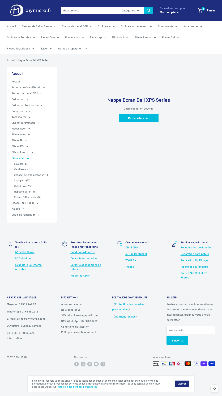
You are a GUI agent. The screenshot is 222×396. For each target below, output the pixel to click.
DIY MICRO (131, 247)
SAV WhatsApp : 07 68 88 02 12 (79, 321)
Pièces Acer (48, 37)
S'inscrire (177, 340)
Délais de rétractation (83, 258)
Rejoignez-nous (70, 309)
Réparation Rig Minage (194, 260)
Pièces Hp (96, 37)
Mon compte (168, 12)
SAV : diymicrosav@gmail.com (79, 315)
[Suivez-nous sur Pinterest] (89, 363)
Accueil (11, 26)
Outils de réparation (70, 48)
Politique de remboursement (78, 332)
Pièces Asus (72, 37)
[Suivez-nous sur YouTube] (96, 363)
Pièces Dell (169, 37)
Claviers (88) (21, 163)
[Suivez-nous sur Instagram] (83, 363)
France (129, 266)
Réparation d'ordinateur (195, 253)
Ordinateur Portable (19, 37)
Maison (44, 48)
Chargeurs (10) (22, 180)
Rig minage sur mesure (194, 266)
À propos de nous (71, 304)
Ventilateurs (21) (23, 169)
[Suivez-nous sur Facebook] (76, 363)
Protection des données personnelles (77, 386)
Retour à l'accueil (138, 118)
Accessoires (190, 26)
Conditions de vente (82, 251)
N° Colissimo (23, 258)
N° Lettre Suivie (25, 251)
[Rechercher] (148, 10)
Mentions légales (125, 316)
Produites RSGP (79, 275)
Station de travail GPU (75, 26)
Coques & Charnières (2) (27, 197)
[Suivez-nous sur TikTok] (102, 363)
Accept (182, 383)
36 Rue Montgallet (136, 253)
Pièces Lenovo (143, 37)
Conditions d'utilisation (75, 326)
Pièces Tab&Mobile (18, 48)
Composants (165, 26)
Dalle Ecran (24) (23, 185)
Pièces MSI (118, 37)
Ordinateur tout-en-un (134, 26)
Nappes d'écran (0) (24, 191)
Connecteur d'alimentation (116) (31, 174)
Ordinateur (104, 26)
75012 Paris (132, 260)
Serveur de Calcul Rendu (37, 26)
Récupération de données (196, 247)
